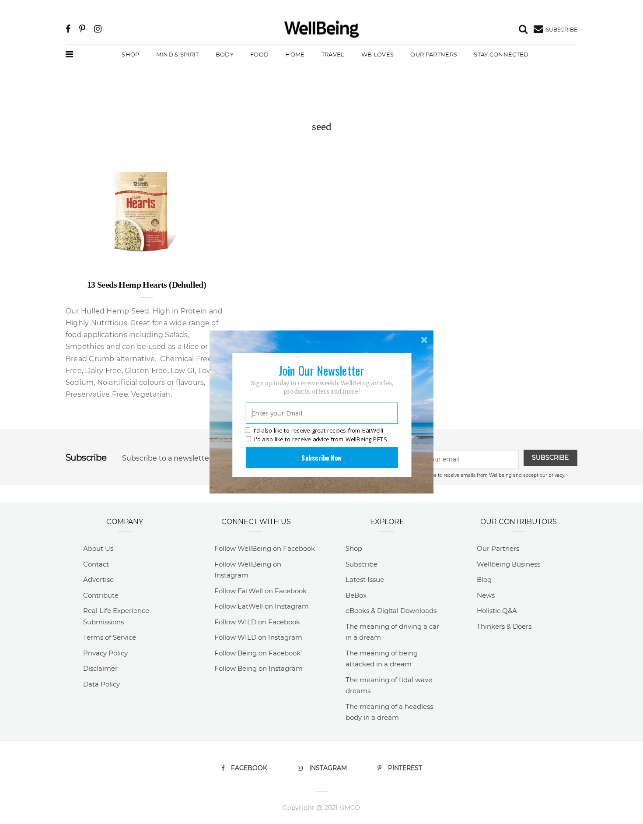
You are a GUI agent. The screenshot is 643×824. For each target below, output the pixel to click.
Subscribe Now (321, 457)
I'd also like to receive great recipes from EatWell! (318, 431)
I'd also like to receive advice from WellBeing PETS (320, 439)
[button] (321, 370)
